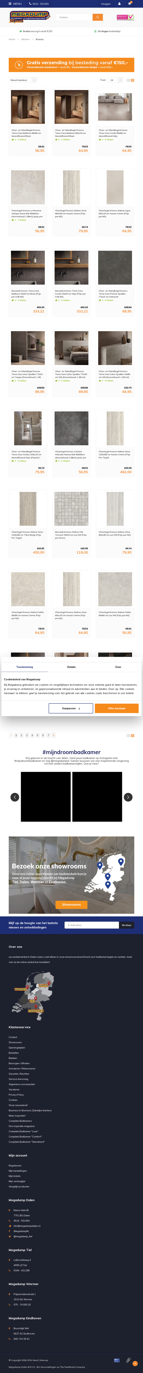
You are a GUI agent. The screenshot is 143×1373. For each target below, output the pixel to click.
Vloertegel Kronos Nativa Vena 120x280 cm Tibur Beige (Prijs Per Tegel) (27, 535)
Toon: (103, 80)
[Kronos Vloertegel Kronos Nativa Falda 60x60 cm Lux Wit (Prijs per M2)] (115, 589)
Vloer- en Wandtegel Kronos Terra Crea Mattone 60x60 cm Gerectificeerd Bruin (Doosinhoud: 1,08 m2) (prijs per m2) (28, 133)
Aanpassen (69, 708)
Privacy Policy (16, 1094)
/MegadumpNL (21, 1231)
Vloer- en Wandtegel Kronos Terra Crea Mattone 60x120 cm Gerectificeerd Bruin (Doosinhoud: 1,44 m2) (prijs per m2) (71, 133)
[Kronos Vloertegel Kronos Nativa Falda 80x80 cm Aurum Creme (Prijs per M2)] (28, 589)
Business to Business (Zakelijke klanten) (30, 1110)
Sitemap (43, 1360)
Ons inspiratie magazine (22, 1126)
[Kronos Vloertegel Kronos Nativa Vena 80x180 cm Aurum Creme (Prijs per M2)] (71, 187)
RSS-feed (33, 1360)
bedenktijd (37, 31)
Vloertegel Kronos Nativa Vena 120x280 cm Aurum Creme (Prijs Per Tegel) (114, 454)
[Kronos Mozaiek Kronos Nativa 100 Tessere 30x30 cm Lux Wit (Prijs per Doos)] (71, 509)
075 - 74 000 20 (22, 1304)
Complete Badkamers (20, 1120)
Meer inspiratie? (17, 1115)
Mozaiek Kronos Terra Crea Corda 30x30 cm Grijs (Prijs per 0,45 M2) (70, 293)
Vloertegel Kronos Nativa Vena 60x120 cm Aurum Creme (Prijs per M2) (70, 615)
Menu (17, 3)
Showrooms (15, 1042)
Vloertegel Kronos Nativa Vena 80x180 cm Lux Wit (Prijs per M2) (115, 533)
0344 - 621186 (22, 1270)
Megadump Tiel (20, 1250)
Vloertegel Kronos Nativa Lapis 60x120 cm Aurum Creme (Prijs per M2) (114, 213)
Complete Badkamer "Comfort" (25, 1136)
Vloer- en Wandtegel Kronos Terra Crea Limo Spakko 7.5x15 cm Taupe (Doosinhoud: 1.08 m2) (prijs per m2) (27, 374)
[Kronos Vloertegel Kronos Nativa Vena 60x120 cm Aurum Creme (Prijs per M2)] (71, 589)
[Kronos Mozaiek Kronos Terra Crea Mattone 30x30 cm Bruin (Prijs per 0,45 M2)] (28, 268)
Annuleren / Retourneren (22, 1068)
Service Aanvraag (18, 1079)
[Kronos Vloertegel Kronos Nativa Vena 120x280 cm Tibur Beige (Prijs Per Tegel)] (28, 509)
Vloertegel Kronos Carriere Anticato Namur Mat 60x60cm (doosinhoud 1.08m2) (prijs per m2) (70, 454)
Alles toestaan (116, 708)
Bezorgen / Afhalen (19, 1063)
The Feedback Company (72, 1367)
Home (12, 39)
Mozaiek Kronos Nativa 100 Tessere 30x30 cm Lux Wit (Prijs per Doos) (71, 535)
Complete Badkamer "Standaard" (27, 1141)
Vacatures (14, 1089)
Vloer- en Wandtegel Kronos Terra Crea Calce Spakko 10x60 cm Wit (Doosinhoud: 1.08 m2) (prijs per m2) (114, 374)
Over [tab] (118, 666)
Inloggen (106, 3)
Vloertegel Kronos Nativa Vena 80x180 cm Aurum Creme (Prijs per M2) (70, 213)
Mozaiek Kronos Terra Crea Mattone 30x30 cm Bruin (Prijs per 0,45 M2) (26, 293)
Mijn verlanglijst (17, 1181)
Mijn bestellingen (18, 1170)
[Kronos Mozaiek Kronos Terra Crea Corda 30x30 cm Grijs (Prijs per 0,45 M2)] (71, 268)
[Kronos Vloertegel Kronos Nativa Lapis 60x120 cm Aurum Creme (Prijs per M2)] (115, 187)
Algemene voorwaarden (22, 1084)
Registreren (15, 1165)
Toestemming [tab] (24, 666)
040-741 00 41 (22, 1338)
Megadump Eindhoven (25, 1318)
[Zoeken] (97, 17)
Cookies (13, 1100)
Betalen (13, 1058)
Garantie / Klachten (19, 1073)
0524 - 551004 (41, 3)
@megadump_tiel (23, 1236)
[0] (129, 3)
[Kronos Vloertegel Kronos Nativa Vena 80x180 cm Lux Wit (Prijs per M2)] (115, 509)
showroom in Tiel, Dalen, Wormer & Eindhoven (109, 31)
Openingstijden (17, 1047)
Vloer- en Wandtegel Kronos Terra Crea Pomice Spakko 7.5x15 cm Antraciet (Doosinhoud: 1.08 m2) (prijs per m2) (115, 293)
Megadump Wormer (24, 1284)
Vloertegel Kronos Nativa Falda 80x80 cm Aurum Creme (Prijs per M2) (28, 615)
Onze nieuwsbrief (18, 1105)
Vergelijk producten (19, 1186)
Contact (13, 1037)
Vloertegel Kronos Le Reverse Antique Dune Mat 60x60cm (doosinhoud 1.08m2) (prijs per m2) (27, 213)
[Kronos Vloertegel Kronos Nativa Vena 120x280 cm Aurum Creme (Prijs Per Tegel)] (115, 428)
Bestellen (14, 1052)
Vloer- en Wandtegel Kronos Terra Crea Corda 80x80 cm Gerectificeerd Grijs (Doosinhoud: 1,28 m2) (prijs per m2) (115, 133)
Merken (25, 39)
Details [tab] (71, 666)
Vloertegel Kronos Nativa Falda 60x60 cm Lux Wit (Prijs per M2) (115, 613)
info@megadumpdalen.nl (27, 1226)
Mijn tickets (15, 1176)
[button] (46, 797)
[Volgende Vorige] (53, 735)
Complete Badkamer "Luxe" (23, 1131)
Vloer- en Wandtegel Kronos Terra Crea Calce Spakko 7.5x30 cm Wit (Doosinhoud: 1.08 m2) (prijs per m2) (71, 374)
